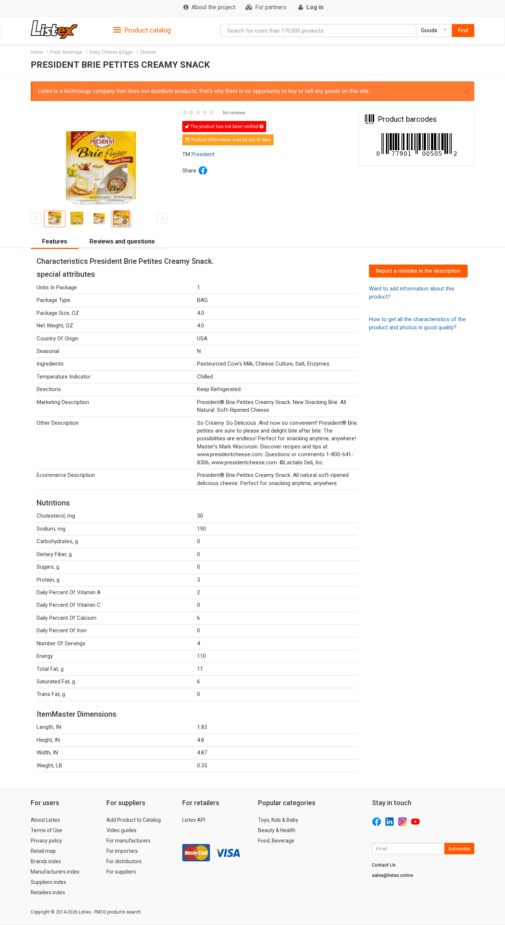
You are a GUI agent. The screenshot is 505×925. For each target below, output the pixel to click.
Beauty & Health (276, 830)
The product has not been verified (224, 126)
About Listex (45, 820)
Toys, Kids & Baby (278, 820)
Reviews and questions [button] (122, 241)
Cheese (148, 52)
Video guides (121, 830)
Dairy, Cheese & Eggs (111, 52)
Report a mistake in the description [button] (418, 271)
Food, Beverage (66, 52)
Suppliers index (48, 882)
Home (37, 52)
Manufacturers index (55, 872)
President (203, 154)
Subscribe (459, 848)
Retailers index (48, 892)
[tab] (142, 30)
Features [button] (54, 241)
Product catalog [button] (147, 30)
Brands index (46, 861)
